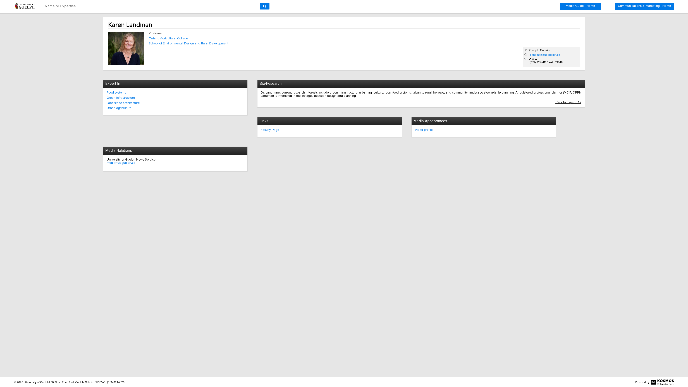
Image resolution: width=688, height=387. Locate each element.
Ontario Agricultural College (168, 38)
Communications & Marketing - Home (644, 6)
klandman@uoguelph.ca (544, 54)
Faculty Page (270, 130)
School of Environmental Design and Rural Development (188, 43)
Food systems (116, 92)
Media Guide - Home (580, 6)
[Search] (264, 6)
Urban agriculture (119, 108)
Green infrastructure (121, 97)
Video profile (424, 130)
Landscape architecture (123, 103)
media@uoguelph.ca (121, 162)
